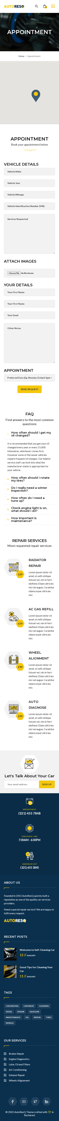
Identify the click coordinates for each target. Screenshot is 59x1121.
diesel (9, 1011)
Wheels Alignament (19, 1080)
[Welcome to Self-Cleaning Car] (10, 954)
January (28, 955)
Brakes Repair (16, 1053)
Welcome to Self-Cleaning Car (37, 949)
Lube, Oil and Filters (19, 1064)
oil (27, 1017)
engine (20, 1011)
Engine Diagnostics (19, 1058)
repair (37, 1017)
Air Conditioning (18, 1069)
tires (48, 1017)
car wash (29, 1006)
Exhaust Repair (17, 1075)
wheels (10, 1023)
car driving (12, 1006)
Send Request (30, 389)
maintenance (13, 1017)
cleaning (44, 1006)
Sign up (47, 784)
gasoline (34, 1011)
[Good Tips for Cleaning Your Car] (10, 971)
